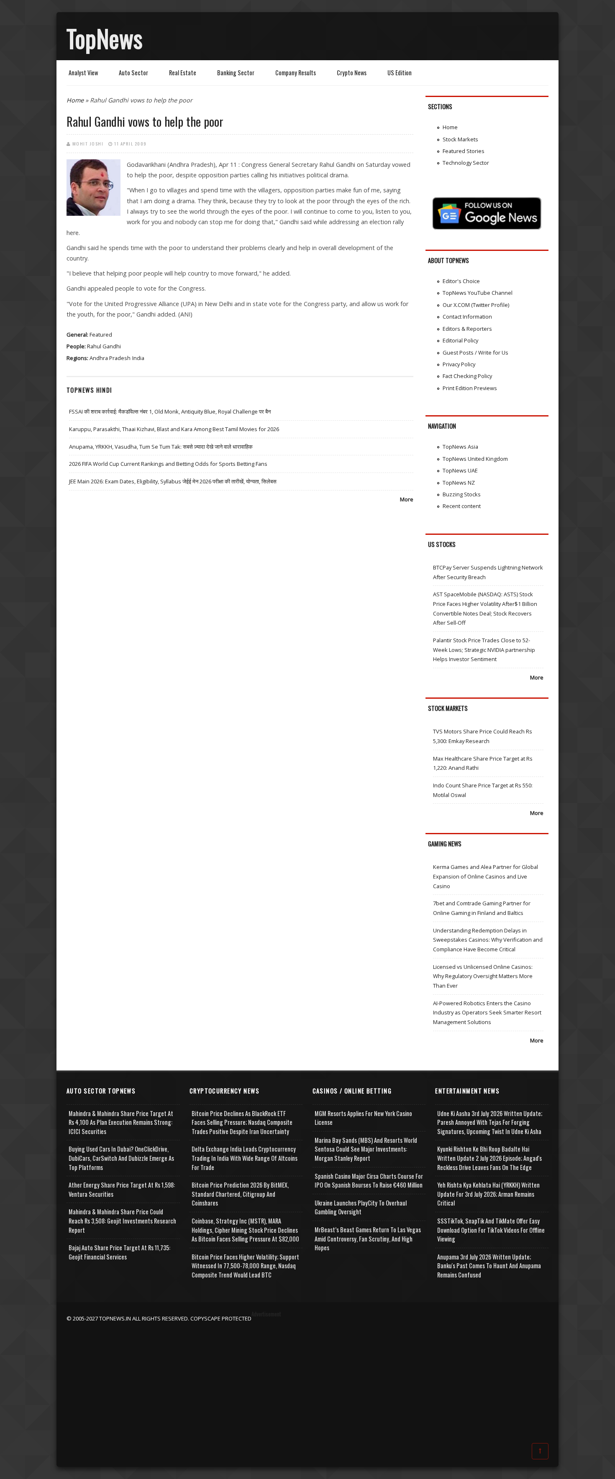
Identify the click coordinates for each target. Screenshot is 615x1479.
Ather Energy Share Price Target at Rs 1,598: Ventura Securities (122, 1189)
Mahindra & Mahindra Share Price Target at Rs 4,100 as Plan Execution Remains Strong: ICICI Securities (121, 1122)
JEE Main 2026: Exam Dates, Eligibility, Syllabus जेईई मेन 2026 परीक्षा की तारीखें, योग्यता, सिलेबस (173, 481)
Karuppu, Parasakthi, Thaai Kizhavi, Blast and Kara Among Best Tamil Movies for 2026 (174, 429)
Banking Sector (235, 72)
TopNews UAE (460, 470)
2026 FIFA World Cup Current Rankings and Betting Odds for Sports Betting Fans (168, 463)
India (138, 358)
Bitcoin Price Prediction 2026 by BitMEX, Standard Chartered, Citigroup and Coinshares (240, 1193)
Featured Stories (463, 151)
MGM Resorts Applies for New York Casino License (363, 1118)
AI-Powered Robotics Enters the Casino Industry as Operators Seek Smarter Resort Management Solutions (487, 1012)
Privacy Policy (459, 364)
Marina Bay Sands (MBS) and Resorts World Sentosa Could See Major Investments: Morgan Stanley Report (366, 1149)
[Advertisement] (307, 1381)
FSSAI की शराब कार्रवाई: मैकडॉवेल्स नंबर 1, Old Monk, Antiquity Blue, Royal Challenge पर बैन (170, 411)
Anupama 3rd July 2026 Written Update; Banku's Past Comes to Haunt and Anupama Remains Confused (489, 1265)
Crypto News (351, 72)
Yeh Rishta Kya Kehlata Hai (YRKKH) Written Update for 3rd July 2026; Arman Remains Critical (488, 1193)
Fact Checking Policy (467, 376)
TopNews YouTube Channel (477, 292)
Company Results (295, 72)
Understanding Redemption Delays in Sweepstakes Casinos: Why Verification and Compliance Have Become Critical (488, 940)
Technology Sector (466, 162)
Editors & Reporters (467, 328)
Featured (101, 334)
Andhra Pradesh (110, 358)
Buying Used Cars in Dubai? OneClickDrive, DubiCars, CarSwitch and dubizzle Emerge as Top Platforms (121, 1157)
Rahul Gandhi (104, 346)
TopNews (105, 38)
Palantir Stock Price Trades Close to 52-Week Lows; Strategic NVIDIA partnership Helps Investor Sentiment (484, 649)
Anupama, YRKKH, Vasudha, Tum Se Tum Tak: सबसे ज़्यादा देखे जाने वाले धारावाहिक (161, 446)
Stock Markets (460, 139)
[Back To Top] (540, 1450)
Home (75, 100)
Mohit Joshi (88, 143)
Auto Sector (133, 72)
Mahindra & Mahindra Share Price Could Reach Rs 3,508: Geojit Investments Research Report (122, 1220)
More (406, 499)
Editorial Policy (460, 340)
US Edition (399, 72)
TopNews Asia (460, 446)
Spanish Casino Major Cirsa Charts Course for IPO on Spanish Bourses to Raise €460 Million (369, 1181)
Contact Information (467, 316)
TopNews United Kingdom (475, 458)
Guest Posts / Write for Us (475, 352)
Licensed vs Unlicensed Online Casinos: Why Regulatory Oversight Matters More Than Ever (483, 976)
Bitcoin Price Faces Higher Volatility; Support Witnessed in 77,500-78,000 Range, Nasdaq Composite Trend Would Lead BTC (245, 1265)
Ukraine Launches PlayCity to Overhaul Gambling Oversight (361, 1207)
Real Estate (182, 72)
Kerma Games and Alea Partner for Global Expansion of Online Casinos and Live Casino (485, 876)
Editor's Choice (461, 281)
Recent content (462, 506)
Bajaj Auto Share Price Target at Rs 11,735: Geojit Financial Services (119, 1252)
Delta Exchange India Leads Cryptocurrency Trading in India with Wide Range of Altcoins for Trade (244, 1157)
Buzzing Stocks (462, 494)
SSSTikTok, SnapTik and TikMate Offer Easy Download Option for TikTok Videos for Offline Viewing (491, 1229)
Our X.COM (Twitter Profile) (476, 305)
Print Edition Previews (470, 388)
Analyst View (83, 72)
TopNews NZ (459, 482)
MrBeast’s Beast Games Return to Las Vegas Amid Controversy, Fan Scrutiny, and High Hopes (368, 1238)
